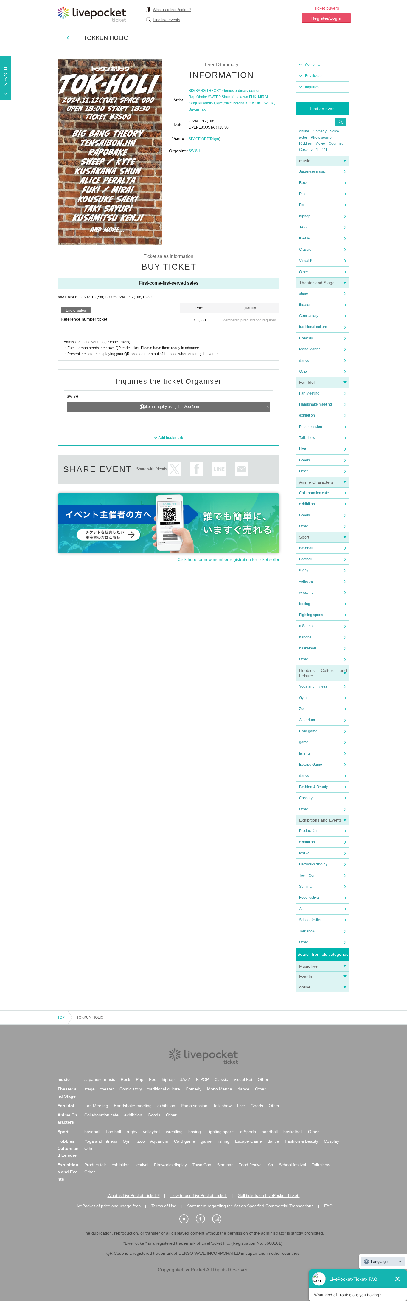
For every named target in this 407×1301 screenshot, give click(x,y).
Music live (308, 966)
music (304, 160)
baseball (306, 548)
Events (305, 976)
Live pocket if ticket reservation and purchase (92, 14)
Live (302, 449)
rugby (303, 570)
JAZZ (303, 227)
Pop (302, 194)
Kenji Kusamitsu (202, 103)
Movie (320, 143)
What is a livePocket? (172, 9)
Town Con (307, 875)
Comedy (320, 131)
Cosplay (306, 150)
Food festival (309, 897)
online (304, 131)
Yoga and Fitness (313, 686)
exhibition (307, 415)
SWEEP (214, 97)
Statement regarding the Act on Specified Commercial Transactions (250, 1205)
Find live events (166, 20)
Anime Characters (316, 482)
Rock (303, 183)
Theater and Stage (317, 282)
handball (306, 637)
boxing (304, 604)
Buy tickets (313, 76)
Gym (303, 698)
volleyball (307, 581)
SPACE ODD (199, 139)
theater (304, 305)
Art (301, 909)
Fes (302, 205)
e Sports (306, 626)
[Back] (67, 37)
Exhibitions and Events (320, 820)
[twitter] (187, 1219)
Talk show (307, 438)
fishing (304, 753)
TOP (61, 1017)
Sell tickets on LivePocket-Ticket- (269, 1195)
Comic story (308, 316)
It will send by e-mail (241, 469)
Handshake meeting (315, 404)
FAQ (328, 1205)
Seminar (306, 886)
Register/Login (326, 18)
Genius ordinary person (241, 91)
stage (303, 293)
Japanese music (312, 171)
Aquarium (307, 720)
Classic (305, 249)
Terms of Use (163, 1205)
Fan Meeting (309, 393)
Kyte (219, 103)
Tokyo (214, 139)
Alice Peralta (234, 103)
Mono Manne (310, 349)
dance (304, 360)
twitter (174, 469)
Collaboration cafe (314, 493)
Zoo (302, 709)
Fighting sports (311, 615)
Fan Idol (307, 382)
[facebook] (203, 1219)
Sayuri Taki (197, 109)
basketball (307, 648)
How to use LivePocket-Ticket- (198, 1195)
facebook (197, 469)
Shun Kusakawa (235, 97)
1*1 (324, 150)
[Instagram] (220, 1219)
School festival (311, 920)
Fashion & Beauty (313, 787)
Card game (308, 731)
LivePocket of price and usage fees (107, 1205)
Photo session (322, 137)
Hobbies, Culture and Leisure (68, 1148)
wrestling (306, 592)
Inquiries (312, 87)
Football (305, 559)
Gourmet (336, 143)
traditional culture (313, 327)
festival (304, 853)
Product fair (308, 831)
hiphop (304, 216)
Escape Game (310, 764)
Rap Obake (198, 97)
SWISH (194, 151)
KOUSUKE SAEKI (259, 103)
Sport (304, 537)
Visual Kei (307, 261)
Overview (312, 65)
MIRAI (263, 97)
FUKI (253, 97)
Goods (304, 460)
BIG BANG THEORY (205, 91)
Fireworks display (313, 864)
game (303, 742)
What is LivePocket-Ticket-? (134, 1195)
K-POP (304, 238)
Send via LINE (219, 469)
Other (303, 272)
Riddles (305, 143)
